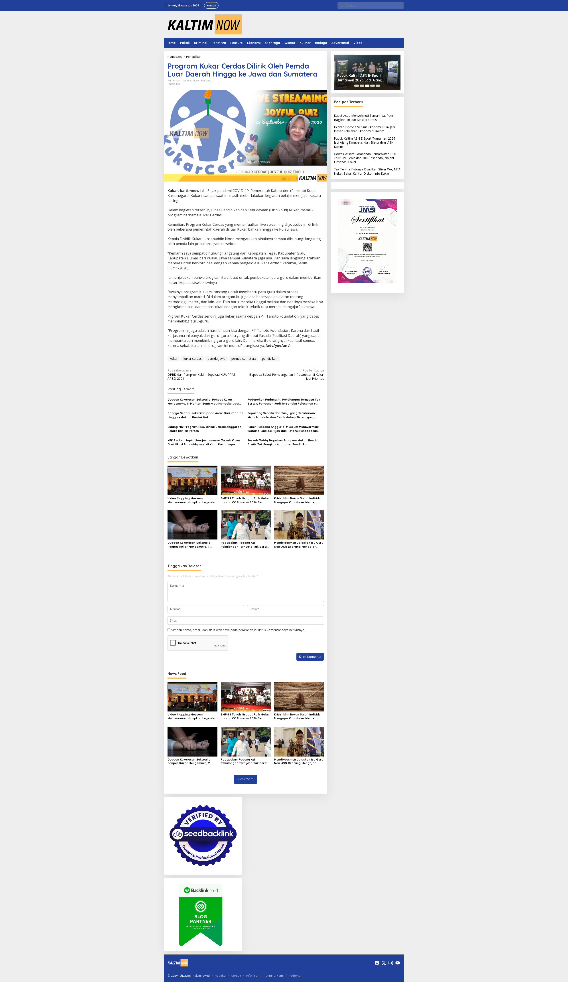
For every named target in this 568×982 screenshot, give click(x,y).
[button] (400, 5)
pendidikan (269, 358)
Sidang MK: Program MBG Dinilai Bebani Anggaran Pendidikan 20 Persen (204, 429)
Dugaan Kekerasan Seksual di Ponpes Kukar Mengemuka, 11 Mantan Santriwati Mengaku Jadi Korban (203, 401)
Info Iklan (252, 975)
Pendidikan (174, 83)
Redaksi (220, 975)
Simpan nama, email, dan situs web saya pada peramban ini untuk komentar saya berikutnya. (238, 630)
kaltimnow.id (201, 976)
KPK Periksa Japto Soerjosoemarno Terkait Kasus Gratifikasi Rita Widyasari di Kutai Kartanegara (204, 442)
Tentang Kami (274, 975)
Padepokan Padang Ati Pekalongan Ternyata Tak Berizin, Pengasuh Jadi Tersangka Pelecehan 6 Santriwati (283, 401)
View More (245, 779)
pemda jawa (216, 358)
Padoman (295, 975)
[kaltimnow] (203, 24)
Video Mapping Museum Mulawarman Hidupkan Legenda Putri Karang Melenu (191, 500)
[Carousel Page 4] (372, 86)
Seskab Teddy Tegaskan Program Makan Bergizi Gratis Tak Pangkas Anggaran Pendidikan (282, 442)
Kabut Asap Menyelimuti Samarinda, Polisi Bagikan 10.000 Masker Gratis (364, 117)
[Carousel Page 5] (378, 86)
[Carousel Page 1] (356, 86)
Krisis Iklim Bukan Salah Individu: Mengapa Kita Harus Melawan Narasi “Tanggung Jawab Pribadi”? (297, 500)
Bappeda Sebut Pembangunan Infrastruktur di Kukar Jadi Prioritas (286, 374)
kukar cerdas (192, 358)
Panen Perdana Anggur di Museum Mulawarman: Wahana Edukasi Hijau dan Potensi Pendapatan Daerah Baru (283, 429)
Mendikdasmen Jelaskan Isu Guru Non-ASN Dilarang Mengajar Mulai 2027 (298, 545)
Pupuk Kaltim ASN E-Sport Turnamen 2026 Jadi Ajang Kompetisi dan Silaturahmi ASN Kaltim (363, 78)
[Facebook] (377, 963)
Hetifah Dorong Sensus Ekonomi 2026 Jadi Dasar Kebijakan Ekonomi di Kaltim (364, 129)
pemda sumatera (243, 358)
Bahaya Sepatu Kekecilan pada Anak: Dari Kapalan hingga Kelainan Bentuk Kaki (205, 415)
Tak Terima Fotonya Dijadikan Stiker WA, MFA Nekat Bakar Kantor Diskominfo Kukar (367, 171)
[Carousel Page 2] (362, 86)
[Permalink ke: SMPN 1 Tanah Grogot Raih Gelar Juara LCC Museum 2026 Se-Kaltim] (246, 480)
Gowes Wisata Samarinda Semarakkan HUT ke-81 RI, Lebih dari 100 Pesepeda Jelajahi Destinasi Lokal (365, 158)
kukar (174, 358)
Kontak (236, 975)
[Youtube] (397, 963)
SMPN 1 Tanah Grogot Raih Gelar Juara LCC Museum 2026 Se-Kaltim (245, 500)
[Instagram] (391, 963)
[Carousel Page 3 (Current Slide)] (367, 86)
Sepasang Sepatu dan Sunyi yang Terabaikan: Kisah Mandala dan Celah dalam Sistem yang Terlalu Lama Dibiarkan (281, 415)
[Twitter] (384, 963)
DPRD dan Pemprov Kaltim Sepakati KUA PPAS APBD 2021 (201, 374)
